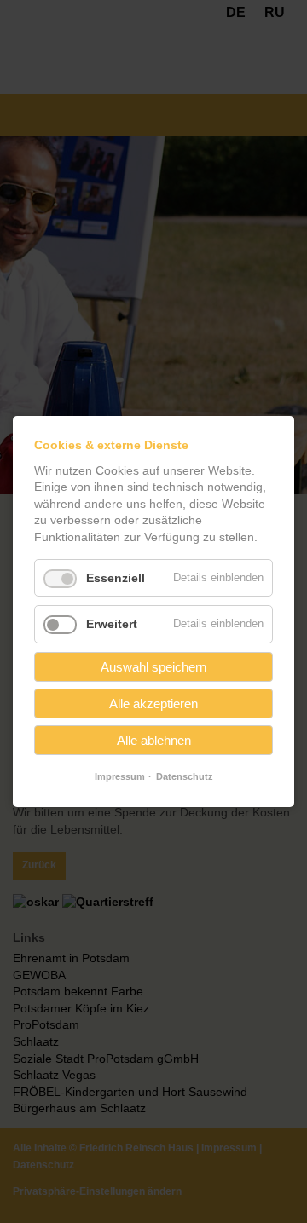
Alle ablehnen (154, 740)
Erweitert (111, 624)
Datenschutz (184, 776)
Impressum (120, 776)
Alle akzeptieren (153, 703)
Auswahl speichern (153, 667)
